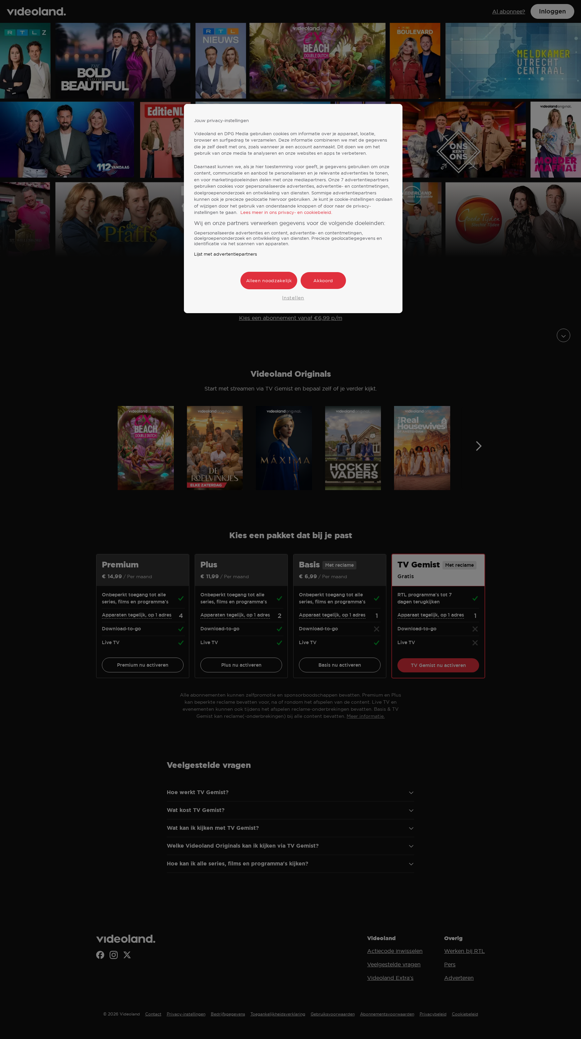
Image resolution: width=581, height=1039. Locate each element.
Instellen (293, 298)
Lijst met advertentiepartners (225, 254)
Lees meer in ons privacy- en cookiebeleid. (286, 212)
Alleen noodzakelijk (269, 280)
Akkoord (323, 280)
